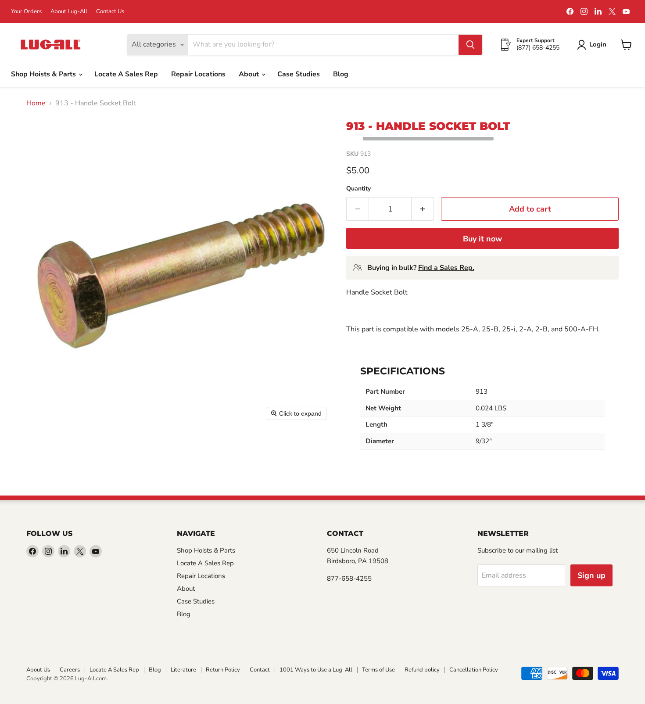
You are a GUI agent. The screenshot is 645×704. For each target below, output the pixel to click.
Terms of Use (378, 670)
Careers (70, 670)
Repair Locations (198, 74)
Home (36, 103)
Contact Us (110, 11)
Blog (340, 74)
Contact (260, 670)
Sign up (591, 575)
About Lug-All (68, 11)
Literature (183, 670)
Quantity (358, 188)
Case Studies (298, 74)
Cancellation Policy (473, 670)
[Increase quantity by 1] (423, 209)
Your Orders (26, 11)
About (250, 74)
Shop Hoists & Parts (44, 74)
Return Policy (223, 670)
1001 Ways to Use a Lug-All (316, 670)
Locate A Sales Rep (126, 74)
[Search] (470, 45)
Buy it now (482, 238)
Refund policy (422, 670)
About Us (38, 670)
